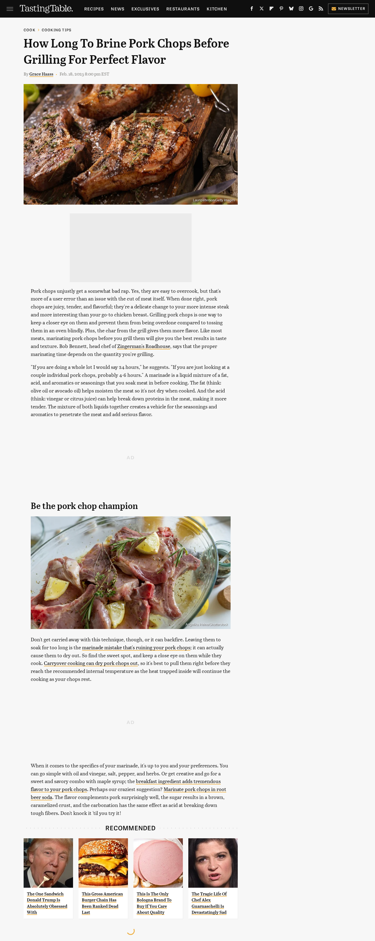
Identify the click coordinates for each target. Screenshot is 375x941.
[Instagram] (301, 10)
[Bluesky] (291, 10)
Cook (29, 30)
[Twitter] (261, 10)
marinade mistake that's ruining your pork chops (136, 647)
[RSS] (321, 10)
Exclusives (145, 8)
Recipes (94, 8)
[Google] (311, 10)
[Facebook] (251, 10)
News (117, 8)
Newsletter (351, 8)
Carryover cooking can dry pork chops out (91, 662)
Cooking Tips (56, 30)
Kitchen (217, 8)
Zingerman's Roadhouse (143, 346)
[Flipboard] (271, 10)
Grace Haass (41, 74)
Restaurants (183, 8)
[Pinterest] (281, 10)
